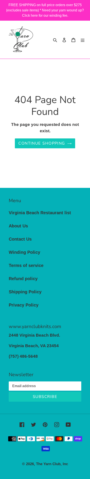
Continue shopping (41, 143)
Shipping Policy (25, 291)
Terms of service (26, 265)
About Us (18, 225)
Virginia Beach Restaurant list (40, 212)
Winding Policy (24, 252)
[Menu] (82, 39)
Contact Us (20, 239)
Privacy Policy (23, 305)
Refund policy (23, 278)
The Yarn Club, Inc (52, 464)
